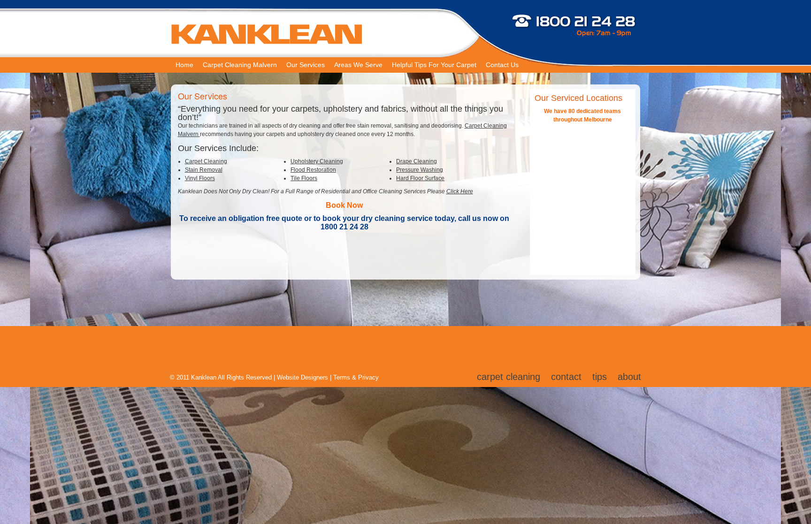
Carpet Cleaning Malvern (240, 64)
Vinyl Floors (200, 178)
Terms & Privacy (356, 377)
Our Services (305, 64)
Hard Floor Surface (420, 178)
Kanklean (203, 377)
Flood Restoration (313, 170)
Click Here (459, 191)
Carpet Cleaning (206, 161)
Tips (599, 377)
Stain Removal (203, 170)
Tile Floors (304, 178)
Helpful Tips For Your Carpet (434, 64)
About (629, 377)
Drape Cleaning (416, 161)
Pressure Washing (419, 170)
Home (184, 64)
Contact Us (502, 64)
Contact (566, 377)
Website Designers (302, 377)
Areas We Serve (358, 64)
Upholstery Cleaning (317, 161)
